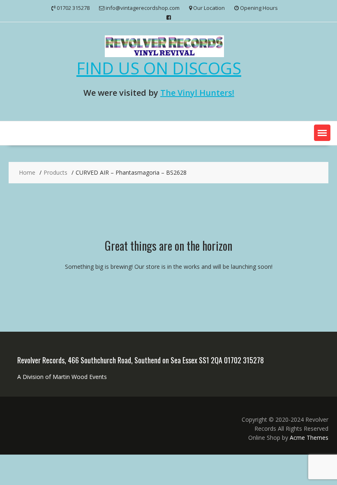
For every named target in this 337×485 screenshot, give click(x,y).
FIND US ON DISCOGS (158, 68)
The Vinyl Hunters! (197, 92)
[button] (322, 133)
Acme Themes (309, 437)
